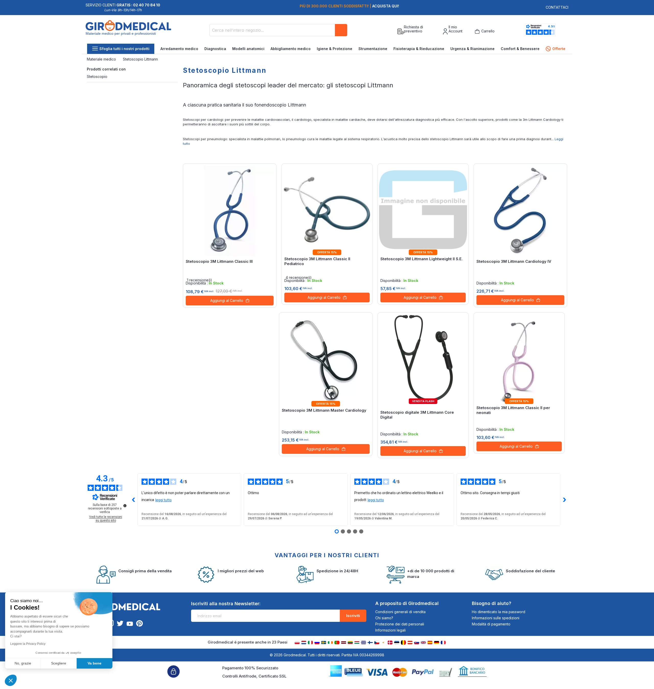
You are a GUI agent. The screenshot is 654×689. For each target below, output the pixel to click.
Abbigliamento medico (291, 48)
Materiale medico (102, 59)
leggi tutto (163, 500)
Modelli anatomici (248, 48)
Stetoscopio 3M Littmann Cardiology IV (513, 261)
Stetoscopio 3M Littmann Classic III (219, 261)
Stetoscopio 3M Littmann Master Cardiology (324, 410)
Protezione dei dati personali (399, 624)
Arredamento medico (179, 48)
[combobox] (278, 30)
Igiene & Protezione (334, 48)
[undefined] (125, 506)
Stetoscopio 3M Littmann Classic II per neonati (513, 410)
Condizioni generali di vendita (400, 612)
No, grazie (23, 663)
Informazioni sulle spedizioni (495, 618)
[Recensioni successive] (564, 499)
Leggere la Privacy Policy (27, 644)
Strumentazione (372, 48)
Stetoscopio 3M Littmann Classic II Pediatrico (317, 261)
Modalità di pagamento (491, 624)
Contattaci (557, 7)
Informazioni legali (390, 630)
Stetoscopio (97, 76)
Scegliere (58, 663)
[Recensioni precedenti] (133, 499)
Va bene (94, 663)
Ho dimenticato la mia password (498, 612)
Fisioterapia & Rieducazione (418, 48)
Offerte (556, 48)
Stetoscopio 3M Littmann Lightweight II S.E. (421, 258)
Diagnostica (215, 48)
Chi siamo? (384, 618)
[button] (11, 680)
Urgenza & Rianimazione (472, 48)
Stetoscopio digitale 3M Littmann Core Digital (417, 415)
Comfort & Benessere (520, 48)
